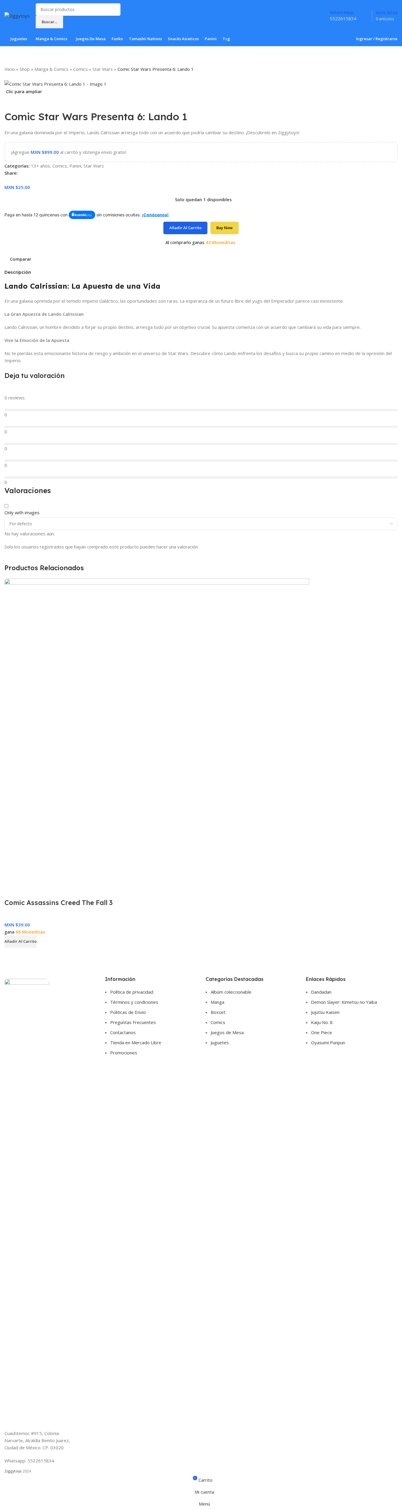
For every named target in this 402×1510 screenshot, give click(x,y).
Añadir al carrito (185, 227)
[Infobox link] (201, 23)
